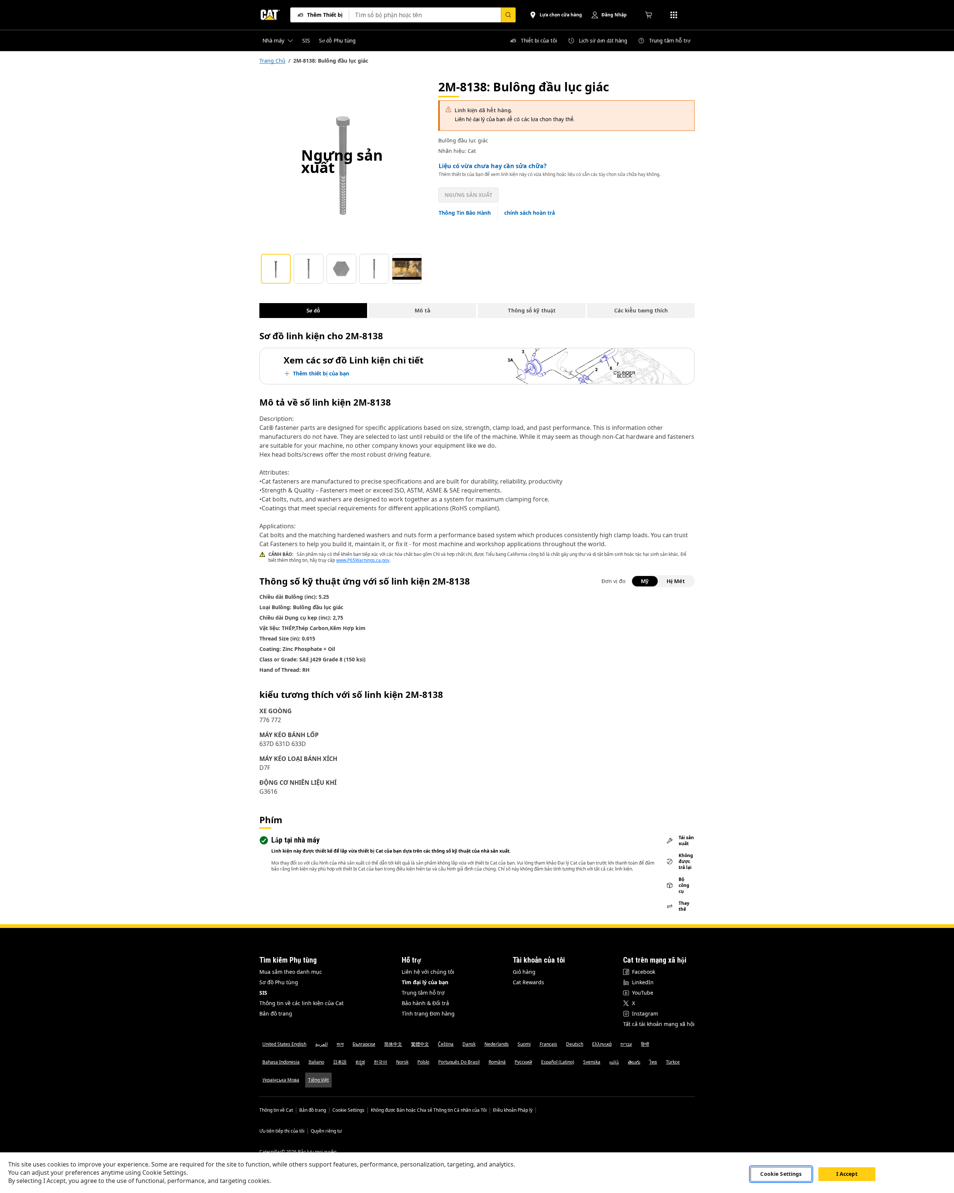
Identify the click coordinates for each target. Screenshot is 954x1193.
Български (364, 1044)
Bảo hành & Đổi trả (425, 1003)
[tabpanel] (342, 162)
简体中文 (393, 1044)
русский (523, 1062)
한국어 (380, 1062)
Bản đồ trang (275, 1013)
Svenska (591, 1062)
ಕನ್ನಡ (360, 1062)
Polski (423, 1062)
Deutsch (574, 1044)
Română (497, 1062)
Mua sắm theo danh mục (290, 971)
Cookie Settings (348, 1110)
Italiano (316, 1062)
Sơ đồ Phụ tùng (278, 982)
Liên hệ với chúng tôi (428, 971)
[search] (508, 14)
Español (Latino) (557, 1062)
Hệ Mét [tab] (676, 581)
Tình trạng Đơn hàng (428, 1013)
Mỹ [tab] (645, 581)
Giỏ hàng (524, 971)
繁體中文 (420, 1044)
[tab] (276, 269)
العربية (321, 1044)
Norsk (402, 1062)
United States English (284, 1044)
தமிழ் (614, 1062)
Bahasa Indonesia (281, 1062)
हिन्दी (645, 1044)
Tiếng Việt (318, 1080)
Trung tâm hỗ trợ (423, 992)
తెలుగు (634, 1062)
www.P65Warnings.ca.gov (362, 560)
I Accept (846, 1173)
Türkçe (673, 1062)
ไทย (653, 1062)
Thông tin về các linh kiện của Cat (301, 1003)
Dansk (469, 1044)
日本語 (340, 1062)
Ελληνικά (602, 1044)
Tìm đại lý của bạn (425, 982)
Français (548, 1044)
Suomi (524, 1044)
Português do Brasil (459, 1062)
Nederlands (496, 1044)
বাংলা (340, 1044)
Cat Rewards (528, 982)
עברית (626, 1044)
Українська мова (280, 1080)
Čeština (446, 1044)
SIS (263, 992)
